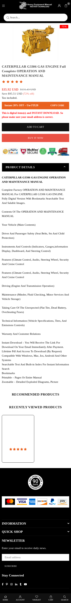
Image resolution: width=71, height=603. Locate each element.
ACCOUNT (20, 600)
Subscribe (11, 566)
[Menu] (3, 5)
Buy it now (35, 138)
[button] (66, 5)
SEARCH (64, 600)
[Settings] (59, 5)
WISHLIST (36, 600)
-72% (64, 26)
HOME (5, 600)
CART (50, 600)
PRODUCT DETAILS (20, 167)
